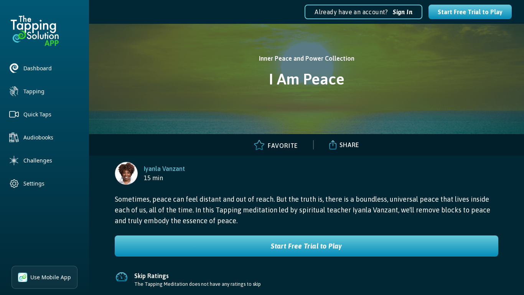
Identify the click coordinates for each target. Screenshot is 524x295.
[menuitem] (44, 68)
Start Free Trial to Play (470, 11)
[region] (150, 173)
